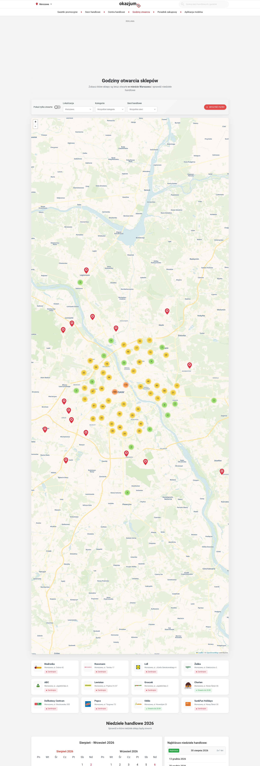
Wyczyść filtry (217, 107)
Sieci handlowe (134, 103)
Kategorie (100, 103)
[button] (141, 387)
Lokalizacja (68, 103)
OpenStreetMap (212, 653)
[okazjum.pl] (130, 5)
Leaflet (200, 653)
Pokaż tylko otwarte (43, 107)
